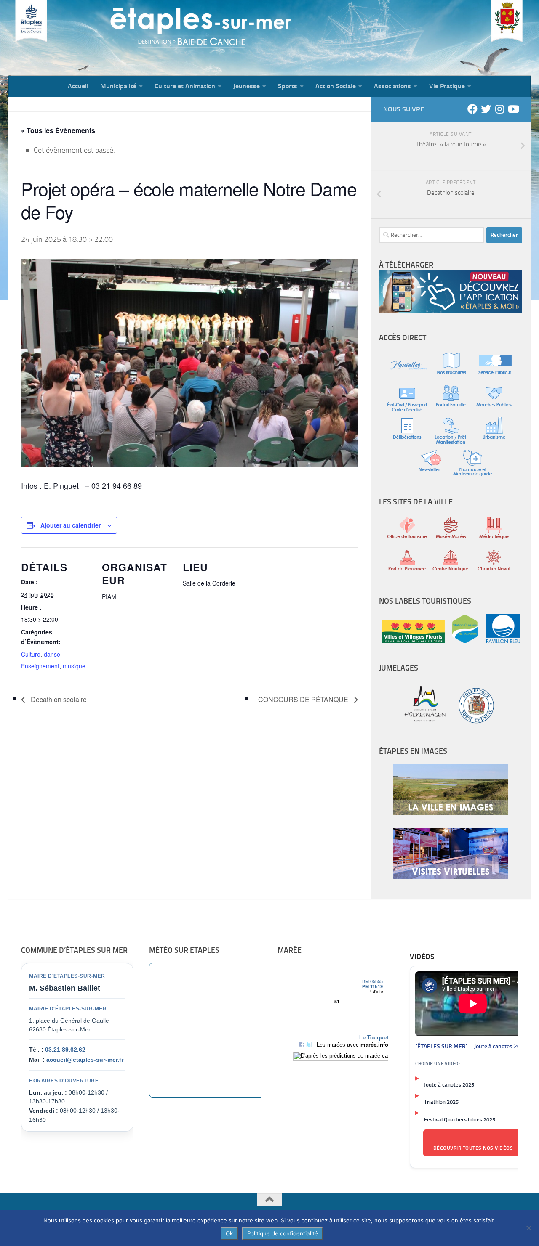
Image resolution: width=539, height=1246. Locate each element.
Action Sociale (335, 86)
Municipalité (118, 86)
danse (52, 654)
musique (74, 666)
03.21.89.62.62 (65, 1049)
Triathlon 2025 (441, 1102)
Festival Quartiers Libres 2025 (459, 1119)
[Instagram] (499, 109)
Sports (287, 86)
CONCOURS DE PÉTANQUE (304, 699)
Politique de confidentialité (282, 1233)
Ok (229, 1233)
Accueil (78, 86)
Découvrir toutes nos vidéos (473, 1148)
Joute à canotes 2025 (449, 1085)
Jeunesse (246, 86)
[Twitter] (486, 109)
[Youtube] (513, 109)
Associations (392, 86)
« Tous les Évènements (58, 130)
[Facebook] (472, 109)
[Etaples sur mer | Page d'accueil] (73, 38)
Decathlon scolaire (58, 699)
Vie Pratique (447, 86)
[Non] (528, 1228)
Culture (30, 654)
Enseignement (40, 666)
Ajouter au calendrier (70, 525)
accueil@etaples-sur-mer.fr (84, 1059)
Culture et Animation (185, 86)
